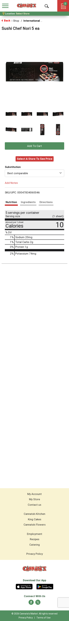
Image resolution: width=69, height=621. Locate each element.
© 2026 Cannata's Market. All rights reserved (34, 613)
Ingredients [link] (28, 202)
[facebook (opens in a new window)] (31, 603)
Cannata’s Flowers (35, 524)
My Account (34, 494)
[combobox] (34, 173)
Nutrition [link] (11, 202)
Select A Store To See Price (34, 158)
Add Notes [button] (11, 182)
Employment (34, 534)
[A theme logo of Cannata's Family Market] (26, 6)
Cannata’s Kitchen (34, 513)
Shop (16, 20)
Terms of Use (43, 617)
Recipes (34, 539)
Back (6, 20)
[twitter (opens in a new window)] (37, 603)
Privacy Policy (34, 553)
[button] (11, 114)
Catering (34, 544)
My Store (34, 499)
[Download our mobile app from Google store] (44, 586)
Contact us (34, 504)
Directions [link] (46, 202)
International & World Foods (41, 20)
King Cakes (34, 519)
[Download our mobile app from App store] (24, 586)
